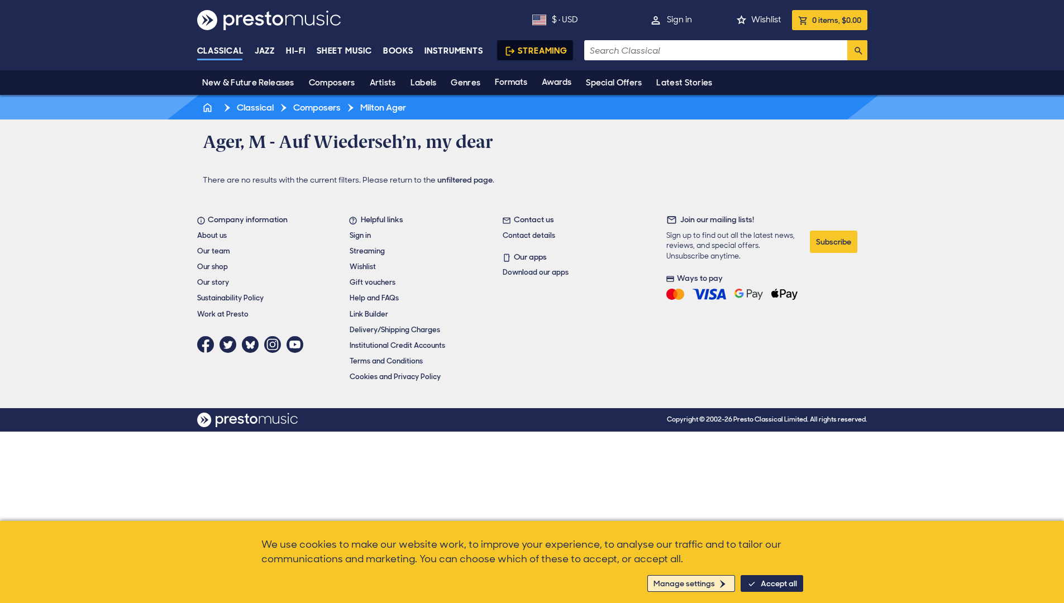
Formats (511, 82)
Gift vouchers (372, 282)
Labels (424, 82)
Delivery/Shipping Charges (395, 329)
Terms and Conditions (386, 361)
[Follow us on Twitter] (231, 344)
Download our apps (536, 272)
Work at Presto (223, 314)
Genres (465, 82)
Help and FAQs (374, 298)
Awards (556, 82)
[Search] (857, 50)
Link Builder (369, 314)
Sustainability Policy (230, 298)
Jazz (265, 50)
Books (398, 50)
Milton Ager (382, 107)
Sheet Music (344, 50)
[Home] (209, 107)
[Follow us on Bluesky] (253, 344)
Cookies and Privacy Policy (395, 376)
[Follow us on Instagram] (275, 344)
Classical (220, 50)
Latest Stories (684, 82)
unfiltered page (465, 180)
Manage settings (684, 583)
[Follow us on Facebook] (208, 344)
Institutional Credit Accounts (397, 345)
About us (212, 235)
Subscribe (833, 242)
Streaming (542, 50)
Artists (383, 82)
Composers (332, 82)
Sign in (679, 19)
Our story (213, 282)
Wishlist (766, 19)
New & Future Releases (248, 82)
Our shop (212, 266)
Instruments (453, 50)
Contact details (529, 235)
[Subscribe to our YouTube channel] (298, 344)
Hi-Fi (296, 50)
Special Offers (614, 82)
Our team (213, 251)
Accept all (779, 583)
